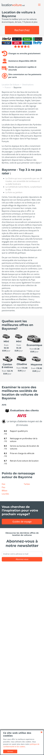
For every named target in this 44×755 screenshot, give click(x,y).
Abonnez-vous (22, 559)
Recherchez (22, 30)
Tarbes (27, 484)
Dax (3, 484)
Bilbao (4, 490)
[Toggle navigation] (39, 5)
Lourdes (5, 494)
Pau (3, 487)
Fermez (10, 751)
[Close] (41, 732)
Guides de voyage (22, 521)
